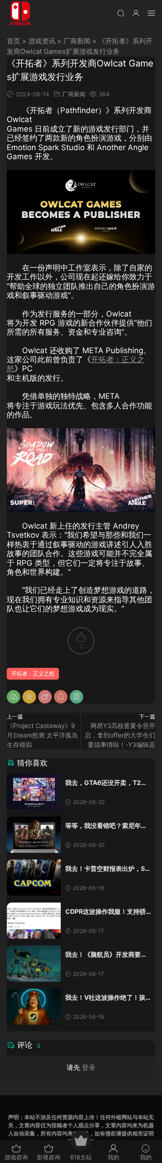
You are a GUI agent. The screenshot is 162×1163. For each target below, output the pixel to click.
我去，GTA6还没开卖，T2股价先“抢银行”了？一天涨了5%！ (106, 783)
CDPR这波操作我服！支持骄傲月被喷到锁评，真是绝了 (105, 912)
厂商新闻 (76, 41)
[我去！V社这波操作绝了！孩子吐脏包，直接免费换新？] (34, 1006)
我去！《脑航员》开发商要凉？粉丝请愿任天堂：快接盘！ (103, 954)
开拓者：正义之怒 (32, 673)
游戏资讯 (41, 41)
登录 (88, 1067)
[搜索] (121, 13)
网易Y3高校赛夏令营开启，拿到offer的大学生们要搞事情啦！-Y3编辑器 (120, 735)
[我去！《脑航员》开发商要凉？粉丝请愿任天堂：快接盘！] (34, 964)
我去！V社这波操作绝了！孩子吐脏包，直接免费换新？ (105, 997)
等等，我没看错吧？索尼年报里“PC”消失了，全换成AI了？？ (106, 826)
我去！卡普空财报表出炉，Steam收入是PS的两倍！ (108, 869)
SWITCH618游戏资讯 (20, 13)
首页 (13, 41)
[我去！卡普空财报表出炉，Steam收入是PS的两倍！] (34, 878)
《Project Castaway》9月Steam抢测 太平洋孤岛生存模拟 (42, 735)
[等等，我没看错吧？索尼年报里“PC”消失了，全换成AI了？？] (34, 835)
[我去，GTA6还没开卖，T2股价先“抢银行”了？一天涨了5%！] (34, 792)
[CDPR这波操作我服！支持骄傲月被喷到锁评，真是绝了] (34, 921)
